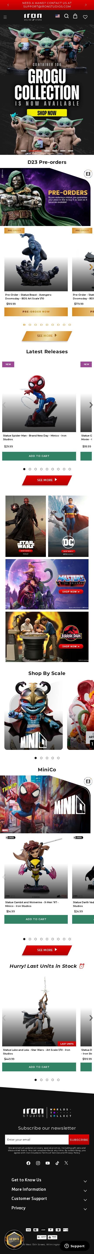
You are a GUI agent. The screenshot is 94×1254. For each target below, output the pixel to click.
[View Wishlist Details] (85, 17)
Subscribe (79, 1139)
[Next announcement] (86, 5)
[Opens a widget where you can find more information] (74, 1246)
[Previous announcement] (8, 5)
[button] (5, 17)
